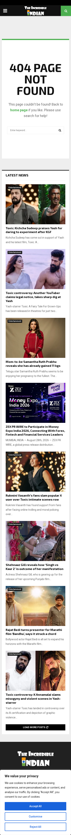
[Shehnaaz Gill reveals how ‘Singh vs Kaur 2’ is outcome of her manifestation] (35, 541)
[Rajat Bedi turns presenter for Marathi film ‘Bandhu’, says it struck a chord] (35, 606)
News (11, 386)
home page (19, 110)
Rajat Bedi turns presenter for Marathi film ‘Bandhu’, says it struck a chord (34, 631)
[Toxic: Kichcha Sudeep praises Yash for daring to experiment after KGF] (35, 204)
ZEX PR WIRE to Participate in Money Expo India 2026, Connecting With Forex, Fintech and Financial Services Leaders (35, 430)
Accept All (35, 806)
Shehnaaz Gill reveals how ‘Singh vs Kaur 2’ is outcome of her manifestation (34, 567)
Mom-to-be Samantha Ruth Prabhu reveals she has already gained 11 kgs (33, 363)
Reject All (35, 826)
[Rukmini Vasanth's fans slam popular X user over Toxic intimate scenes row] (35, 472)
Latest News (17, 175)
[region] (35, 802)
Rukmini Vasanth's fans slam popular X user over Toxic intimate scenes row (34, 497)
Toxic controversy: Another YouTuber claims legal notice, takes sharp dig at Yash (33, 297)
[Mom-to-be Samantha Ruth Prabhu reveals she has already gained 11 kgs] (35, 338)
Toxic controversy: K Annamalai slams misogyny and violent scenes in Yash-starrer (33, 698)
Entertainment (15, 188)
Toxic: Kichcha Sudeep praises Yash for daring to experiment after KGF (34, 230)
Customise (35, 816)
